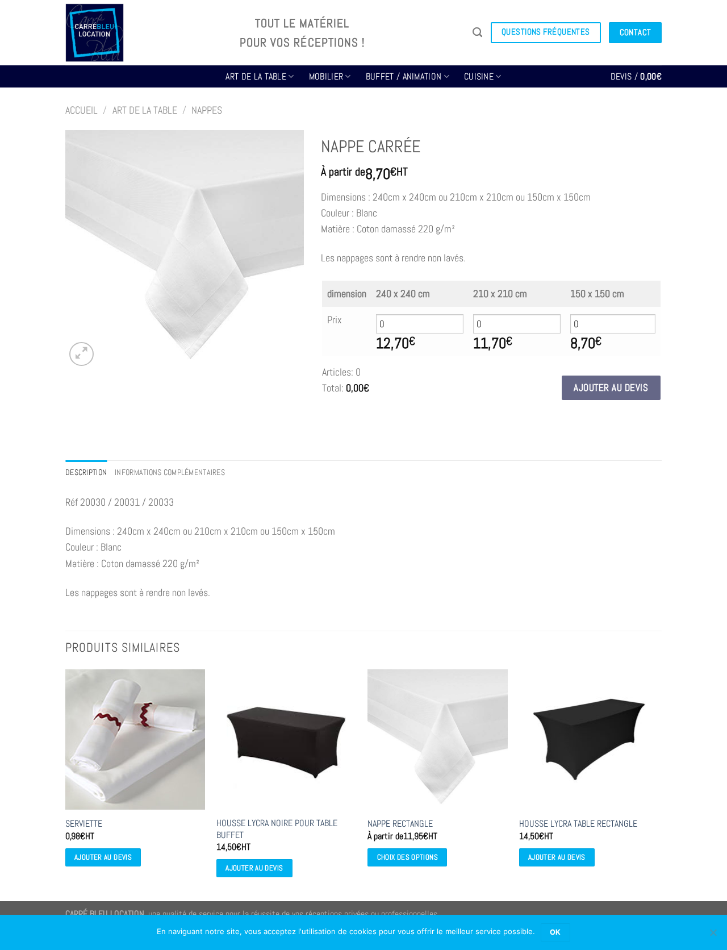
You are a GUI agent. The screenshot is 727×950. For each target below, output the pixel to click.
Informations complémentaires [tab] (170, 472)
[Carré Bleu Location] (144, 32)
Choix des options (407, 857)
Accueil (81, 110)
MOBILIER (326, 76)
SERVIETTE (83, 824)
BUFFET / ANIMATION (404, 76)
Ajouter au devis (611, 387)
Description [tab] (86, 472)
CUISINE (479, 76)
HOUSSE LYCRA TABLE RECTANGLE (578, 824)
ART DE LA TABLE (255, 76)
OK (555, 932)
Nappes (206, 110)
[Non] (712, 936)
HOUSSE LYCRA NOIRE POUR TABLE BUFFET (276, 829)
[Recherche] (477, 32)
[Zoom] (81, 354)
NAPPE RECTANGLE (400, 824)
